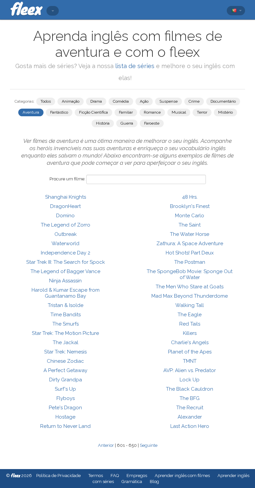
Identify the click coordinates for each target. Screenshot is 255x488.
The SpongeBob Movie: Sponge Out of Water (189, 274)
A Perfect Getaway (65, 370)
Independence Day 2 (65, 253)
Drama (96, 101)
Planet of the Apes (190, 352)
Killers (190, 333)
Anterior (106, 445)
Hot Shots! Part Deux (190, 253)
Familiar (126, 112)
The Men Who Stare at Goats (189, 287)
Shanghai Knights (65, 197)
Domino (65, 216)
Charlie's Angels (190, 342)
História (103, 123)
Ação (144, 101)
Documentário (223, 101)
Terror (202, 112)
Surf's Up (65, 389)
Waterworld (65, 243)
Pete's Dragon (65, 408)
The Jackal (65, 342)
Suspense (168, 101)
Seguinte (148, 445)
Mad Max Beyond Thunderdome (189, 296)
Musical (179, 112)
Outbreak (65, 234)
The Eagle (190, 315)
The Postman (189, 262)
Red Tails (189, 324)
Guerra (127, 123)
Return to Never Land (65, 426)
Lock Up (190, 380)
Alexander (190, 417)
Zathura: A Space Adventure (189, 243)
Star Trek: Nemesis (65, 352)
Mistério (225, 112)
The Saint (190, 225)
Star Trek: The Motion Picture (65, 333)
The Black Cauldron (189, 389)
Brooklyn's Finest (190, 206)
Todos (46, 101)
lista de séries (134, 65)
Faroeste (151, 123)
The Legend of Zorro (65, 225)
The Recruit (189, 408)
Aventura (31, 112)
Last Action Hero (189, 426)
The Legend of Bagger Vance (65, 271)
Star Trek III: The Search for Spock (65, 262)
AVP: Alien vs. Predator (189, 370)
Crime (194, 101)
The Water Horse (189, 234)
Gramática (132, 481)
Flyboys (65, 398)
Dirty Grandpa (65, 380)
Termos (95, 475)
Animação (70, 101)
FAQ (115, 475)
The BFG (190, 398)
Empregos (137, 475)
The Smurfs (65, 324)
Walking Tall (189, 305)
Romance (152, 112)
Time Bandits (65, 315)
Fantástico (59, 112)
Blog (154, 481)
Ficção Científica (93, 112)
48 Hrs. (190, 197)
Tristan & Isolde (65, 305)
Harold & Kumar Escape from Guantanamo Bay (66, 293)
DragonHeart (65, 206)
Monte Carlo (189, 216)
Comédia (121, 101)
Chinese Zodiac (65, 361)
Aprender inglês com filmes (182, 475)
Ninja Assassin (65, 281)
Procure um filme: (67, 178)
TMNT (190, 361)
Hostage (65, 417)
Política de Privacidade (58, 475)
